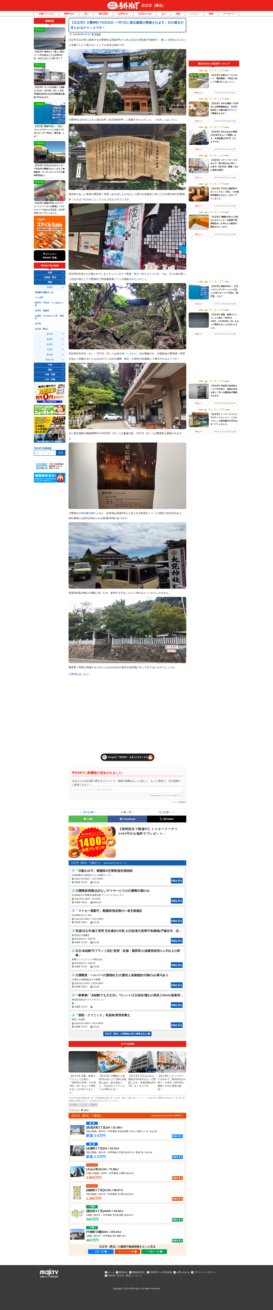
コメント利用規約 (178, 802)
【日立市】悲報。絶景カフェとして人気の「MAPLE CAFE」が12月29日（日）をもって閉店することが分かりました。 (224, 321)
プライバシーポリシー (205, 1272)
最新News (69, 13)
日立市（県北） (153, 5)
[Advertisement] (214, 39)
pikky (86, 1110)
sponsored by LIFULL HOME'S (166, 1115)
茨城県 (97, 34)
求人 (86, 13)
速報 (211, 13)
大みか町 (83, 1105)
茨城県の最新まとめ (44, 292)
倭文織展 (73, 1105)
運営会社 (123, 1272)
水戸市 (38, 324)
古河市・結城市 (42, 311)
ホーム (111, 1272)
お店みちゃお (145, 13)
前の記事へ (89, 812)
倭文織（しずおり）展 (129, 353)
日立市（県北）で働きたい (86, 862)
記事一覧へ (127, 812)
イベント (194, 13)
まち (163, 13)
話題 (178, 13)
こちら (172, 119)
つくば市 (39, 297)
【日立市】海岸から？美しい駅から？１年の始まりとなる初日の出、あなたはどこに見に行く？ (49, 54)
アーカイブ (228, 13)
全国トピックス (46, 13)
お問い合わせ (183, 1272)
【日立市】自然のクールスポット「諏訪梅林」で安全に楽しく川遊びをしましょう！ (223, 78)
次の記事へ (165, 812)
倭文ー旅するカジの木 (146, 273)
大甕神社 (74, 674)
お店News (123, 13)
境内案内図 (87, 513)
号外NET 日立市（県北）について (125, 1275)
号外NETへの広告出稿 (161, 1272)
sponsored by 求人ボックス (115, 863)
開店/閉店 (103, 13)
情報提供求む (138, 1272)
